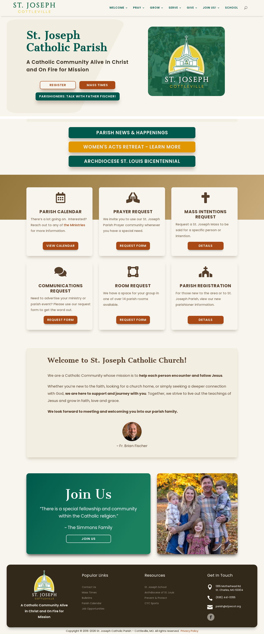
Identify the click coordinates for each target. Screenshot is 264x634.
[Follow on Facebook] (210, 617)
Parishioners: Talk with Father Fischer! (77, 96)
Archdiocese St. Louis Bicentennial (132, 161)
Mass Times (89, 592)
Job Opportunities (93, 608)
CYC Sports (152, 603)
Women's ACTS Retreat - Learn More (132, 147)
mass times (97, 85)
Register (58, 85)
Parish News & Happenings (132, 132)
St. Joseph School (155, 587)
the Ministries (74, 225)
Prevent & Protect (156, 598)
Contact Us (89, 587)
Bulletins (87, 598)
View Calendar (60, 245)
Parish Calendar (91, 603)
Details (206, 245)
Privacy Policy (189, 631)
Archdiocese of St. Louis (159, 592)
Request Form (133, 245)
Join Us (89, 538)
